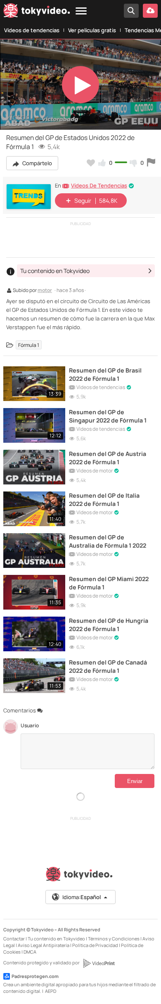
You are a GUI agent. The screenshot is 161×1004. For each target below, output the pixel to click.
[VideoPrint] (98, 963)
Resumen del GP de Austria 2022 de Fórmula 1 (107, 457)
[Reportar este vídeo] (151, 163)
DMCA (30, 952)
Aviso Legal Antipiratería (43, 945)
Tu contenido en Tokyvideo (56, 938)
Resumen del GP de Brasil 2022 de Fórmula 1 (105, 374)
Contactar (14, 938)
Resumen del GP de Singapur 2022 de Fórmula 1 (108, 416)
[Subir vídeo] (150, 11)
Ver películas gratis (92, 30)
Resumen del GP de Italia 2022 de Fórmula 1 (104, 499)
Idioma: (81, 897)
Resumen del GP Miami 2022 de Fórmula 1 (109, 583)
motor (45, 291)
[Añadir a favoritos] (91, 163)
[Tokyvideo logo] (36, 12)
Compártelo (36, 163)
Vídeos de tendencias (31, 30)
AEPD (50, 991)
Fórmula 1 (28, 345)
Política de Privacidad (95, 945)
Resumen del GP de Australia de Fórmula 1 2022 (107, 541)
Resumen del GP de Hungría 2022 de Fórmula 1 (108, 624)
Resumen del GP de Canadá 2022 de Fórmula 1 (108, 666)
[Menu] (81, 11)
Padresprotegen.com (35, 976)
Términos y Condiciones (114, 938)
